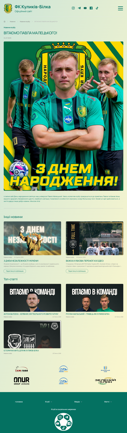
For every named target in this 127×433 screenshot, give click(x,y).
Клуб (47, 401)
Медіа (77, 401)
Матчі (106, 401)
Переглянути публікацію (15, 271)
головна (19, 401)
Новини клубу (25, 22)
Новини (12, 22)
